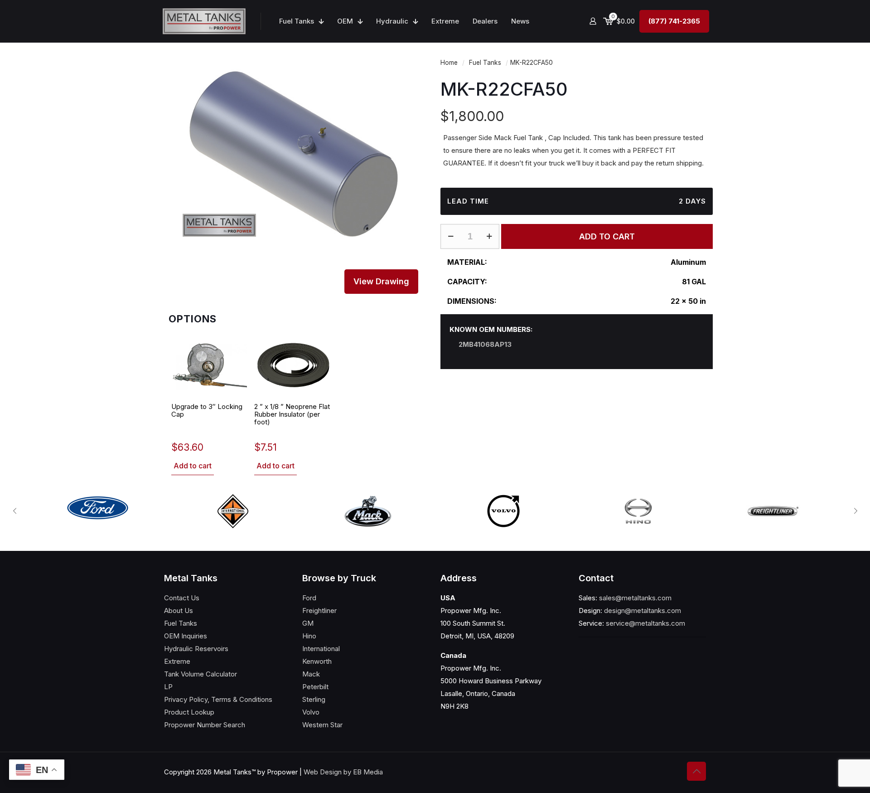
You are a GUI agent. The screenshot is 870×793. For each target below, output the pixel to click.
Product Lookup (189, 712)
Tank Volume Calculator (200, 674)
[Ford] (98, 508)
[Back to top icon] (696, 771)
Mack (311, 674)
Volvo (310, 712)
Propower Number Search (204, 724)
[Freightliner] (773, 511)
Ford (309, 598)
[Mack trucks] (368, 511)
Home (449, 62)
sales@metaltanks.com (635, 598)
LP (168, 686)
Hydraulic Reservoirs (196, 648)
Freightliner (319, 610)
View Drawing (381, 281)
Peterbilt (315, 686)
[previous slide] (14, 511)
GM (308, 623)
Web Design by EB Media (343, 772)
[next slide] (855, 511)
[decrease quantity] (451, 236)
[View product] (236, 347)
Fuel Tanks (485, 62)
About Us (178, 610)
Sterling (313, 699)
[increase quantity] (489, 236)
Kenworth (317, 661)
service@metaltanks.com (645, 623)
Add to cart (193, 465)
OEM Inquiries (185, 636)
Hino (309, 636)
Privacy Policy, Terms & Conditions (218, 699)
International (321, 648)
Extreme (177, 661)
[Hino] (638, 511)
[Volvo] (503, 511)
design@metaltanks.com (642, 610)
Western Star (322, 724)
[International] (233, 511)
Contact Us (181, 598)
